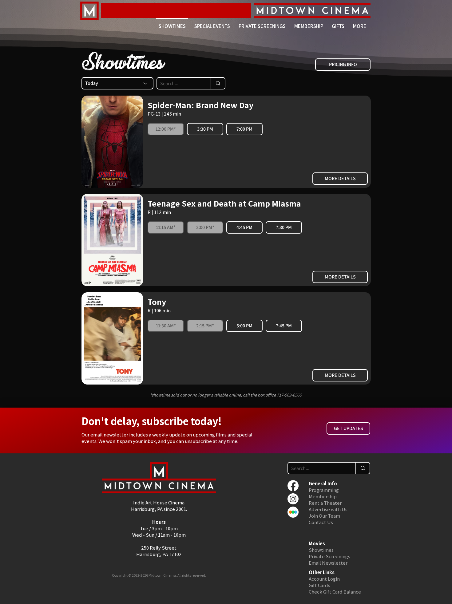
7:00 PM (244, 129)
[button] (360, 23)
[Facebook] (293, 485)
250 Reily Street (158, 547)
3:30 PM (205, 129)
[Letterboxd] (293, 512)
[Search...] (218, 83)
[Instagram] (293, 498)
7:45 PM (284, 325)
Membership (323, 496)
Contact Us (321, 522)
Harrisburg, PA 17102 (159, 554)
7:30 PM (284, 227)
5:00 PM (244, 325)
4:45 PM (244, 227)
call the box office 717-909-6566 (272, 395)
